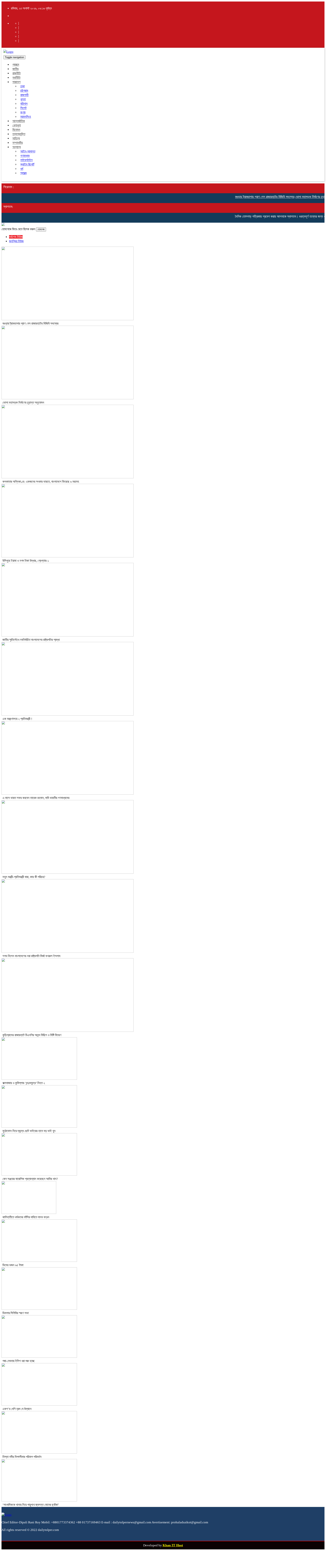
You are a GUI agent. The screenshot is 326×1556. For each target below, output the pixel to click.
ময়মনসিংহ (25, 117)
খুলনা (23, 99)
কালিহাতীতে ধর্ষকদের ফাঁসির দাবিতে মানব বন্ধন (25, 1217)
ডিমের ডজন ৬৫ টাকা (12, 1265)
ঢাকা (22, 86)
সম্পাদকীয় (17, 143)
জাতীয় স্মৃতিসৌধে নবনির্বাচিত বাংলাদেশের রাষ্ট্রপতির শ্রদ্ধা (31, 640)
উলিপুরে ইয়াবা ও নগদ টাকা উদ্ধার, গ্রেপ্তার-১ (25, 561)
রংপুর (22, 112)
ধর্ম (21, 169)
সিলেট (23, 108)
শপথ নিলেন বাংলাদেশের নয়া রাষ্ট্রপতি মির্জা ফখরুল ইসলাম (31, 956)
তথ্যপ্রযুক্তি (18, 134)
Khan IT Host (173, 1545)
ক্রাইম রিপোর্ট (27, 164)
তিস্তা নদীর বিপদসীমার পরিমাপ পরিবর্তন (22, 1457)
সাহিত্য (16, 138)
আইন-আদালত (27, 151)
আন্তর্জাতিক (18, 121)
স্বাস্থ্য (23, 173)
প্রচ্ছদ (15, 64)
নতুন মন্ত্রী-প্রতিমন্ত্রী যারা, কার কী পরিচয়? (23, 877)
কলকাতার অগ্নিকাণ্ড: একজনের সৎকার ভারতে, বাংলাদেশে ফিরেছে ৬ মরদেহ (40, 481)
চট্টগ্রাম (24, 90)
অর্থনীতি (16, 77)
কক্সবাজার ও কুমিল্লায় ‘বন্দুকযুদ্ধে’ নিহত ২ (23, 1083)
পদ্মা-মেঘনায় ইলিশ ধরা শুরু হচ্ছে (18, 1361)
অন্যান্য (16, 147)
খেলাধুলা (16, 125)
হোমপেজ (41, 229)
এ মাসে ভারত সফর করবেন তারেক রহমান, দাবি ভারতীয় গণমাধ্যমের (35, 798)
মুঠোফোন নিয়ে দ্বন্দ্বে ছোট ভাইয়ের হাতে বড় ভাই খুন (28, 1131)
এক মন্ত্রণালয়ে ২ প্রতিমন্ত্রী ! (17, 719)
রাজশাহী (24, 95)
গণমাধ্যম (25, 156)
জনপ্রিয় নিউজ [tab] (16, 241)
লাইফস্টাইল (26, 160)
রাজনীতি (16, 73)
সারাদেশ (16, 82)
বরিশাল (24, 103)
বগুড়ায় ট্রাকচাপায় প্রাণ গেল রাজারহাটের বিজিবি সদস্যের (251, 197)
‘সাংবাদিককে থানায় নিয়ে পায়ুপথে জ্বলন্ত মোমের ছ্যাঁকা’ (30, 1505)
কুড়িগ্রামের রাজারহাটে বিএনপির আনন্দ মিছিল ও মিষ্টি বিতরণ (31, 1035)
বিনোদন (16, 130)
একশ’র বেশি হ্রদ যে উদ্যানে (17, 1409)
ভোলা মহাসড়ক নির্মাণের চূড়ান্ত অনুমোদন (303, 197)
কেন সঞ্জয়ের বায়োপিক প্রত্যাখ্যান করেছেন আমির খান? (30, 1179)
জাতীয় (15, 69)
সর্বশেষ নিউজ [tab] (16, 237)
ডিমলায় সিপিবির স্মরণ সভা (15, 1313)
